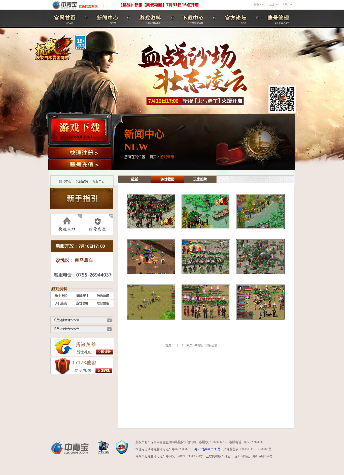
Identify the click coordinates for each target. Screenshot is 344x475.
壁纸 (134, 179)
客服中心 (98, 181)
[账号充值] (79, 164)
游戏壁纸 (167, 157)
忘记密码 (82, 181)
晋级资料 (82, 295)
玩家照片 (200, 179)
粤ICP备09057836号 (207, 449)
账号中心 (65, 181)
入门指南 (61, 303)
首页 (153, 157)
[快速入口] (66, 224)
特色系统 (103, 295)
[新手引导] (81, 198)
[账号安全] (97, 224)
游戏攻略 (82, 303)
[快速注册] (79, 153)
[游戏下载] (79, 129)
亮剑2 (257, 5)
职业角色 (103, 303)
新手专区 (61, 295)
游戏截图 (167, 179)
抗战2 (285, 5)
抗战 (271, 5)
